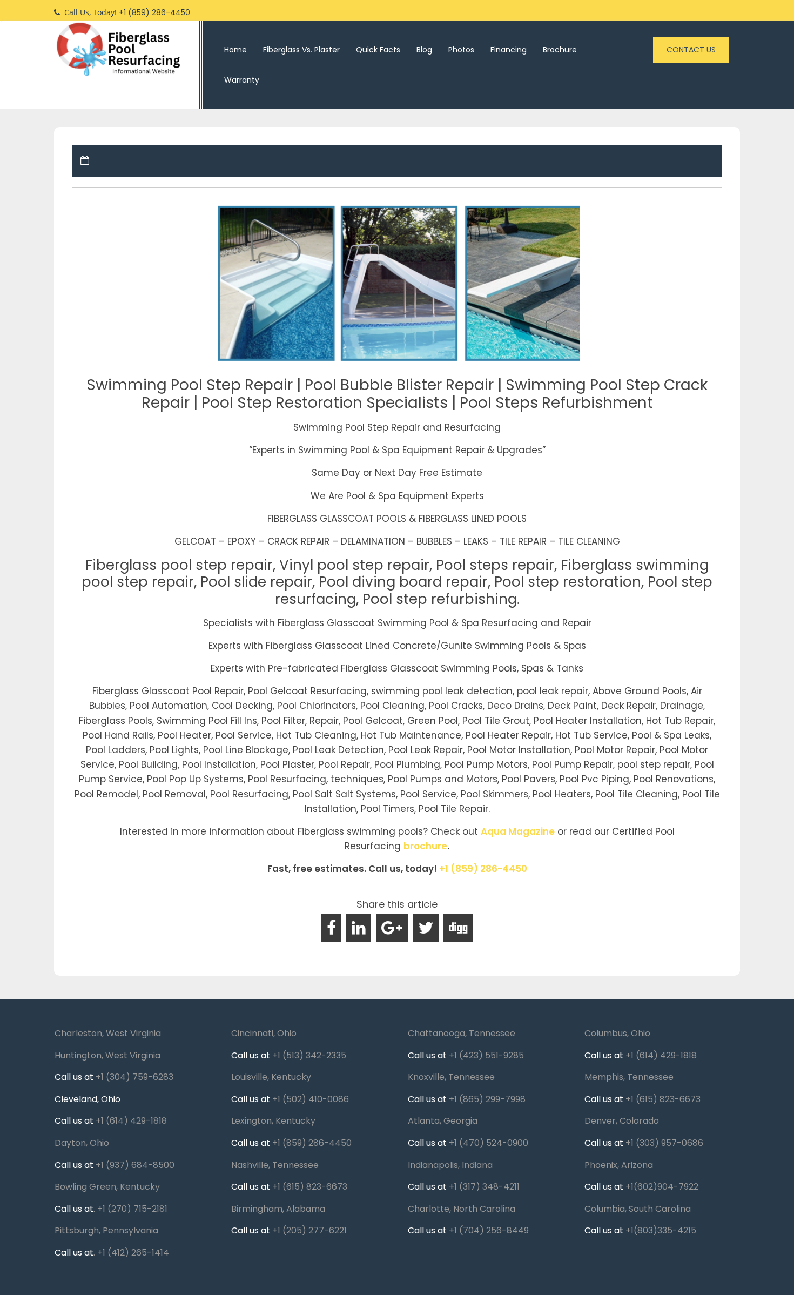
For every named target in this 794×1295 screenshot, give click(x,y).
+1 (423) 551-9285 (486, 1055)
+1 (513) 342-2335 (309, 1055)
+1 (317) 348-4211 (484, 1186)
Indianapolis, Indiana (450, 1165)
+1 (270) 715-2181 (132, 1209)
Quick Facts (378, 49)
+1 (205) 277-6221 (309, 1230)
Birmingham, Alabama (278, 1209)
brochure (425, 846)
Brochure (560, 49)
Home (235, 49)
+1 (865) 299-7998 (487, 1099)
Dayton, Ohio (82, 1143)
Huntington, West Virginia (107, 1055)
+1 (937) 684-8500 (135, 1165)
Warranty (241, 80)
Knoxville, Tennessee (451, 1077)
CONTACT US (691, 49)
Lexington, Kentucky (273, 1121)
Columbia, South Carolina (637, 1209)
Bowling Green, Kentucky (107, 1186)
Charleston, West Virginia (108, 1033)
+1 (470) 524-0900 (488, 1143)
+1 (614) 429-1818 (131, 1121)
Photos (461, 49)
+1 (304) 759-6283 (134, 1077)
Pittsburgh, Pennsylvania (106, 1230)
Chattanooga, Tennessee (461, 1033)
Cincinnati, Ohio (264, 1033)
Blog (424, 49)
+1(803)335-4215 (660, 1230)
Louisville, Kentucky (271, 1077)
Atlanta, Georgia (442, 1121)
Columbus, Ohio (617, 1033)
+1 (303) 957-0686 (664, 1143)
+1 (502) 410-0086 (310, 1099)
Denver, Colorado (621, 1121)
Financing (508, 49)
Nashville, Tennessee (275, 1165)
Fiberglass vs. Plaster (301, 49)
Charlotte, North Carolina (461, 1209)
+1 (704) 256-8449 (489, 1230)
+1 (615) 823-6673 (309, 1186)
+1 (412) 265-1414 (133, 1252)
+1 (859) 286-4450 (483, 868)
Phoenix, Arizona (618, 1165)
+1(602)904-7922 (661, 1186)
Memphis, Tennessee (629, 1077)
